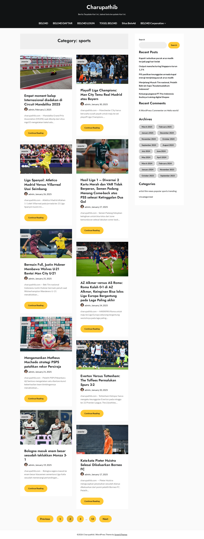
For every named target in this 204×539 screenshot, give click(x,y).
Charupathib (102, 7)
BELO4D (43, 23)
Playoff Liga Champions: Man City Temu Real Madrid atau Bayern (101, 94)
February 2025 (165, 127)
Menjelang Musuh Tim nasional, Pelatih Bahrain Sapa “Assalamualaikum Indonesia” (158, 85)
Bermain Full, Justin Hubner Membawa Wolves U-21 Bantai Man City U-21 (44, 269)
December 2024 (167, 133)
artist (141, 191)
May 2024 (146, 157)
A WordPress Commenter (151, 110)
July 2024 (146, 151)
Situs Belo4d (129, 23)
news (150, 191)
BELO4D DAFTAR (62, 23)
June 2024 (161, 151)
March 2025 (147, 127)
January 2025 (147, 133)
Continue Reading (35, 133)
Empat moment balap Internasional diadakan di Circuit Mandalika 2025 (43, 100)
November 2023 (167, 169)
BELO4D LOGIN (86, 23)
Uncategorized (146, 196)
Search (142, 39)
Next (105, 518)
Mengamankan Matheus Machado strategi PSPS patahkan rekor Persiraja (42, 362)
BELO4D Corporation (152, 23)
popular (157, 191)
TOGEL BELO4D (108, 23)
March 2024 (147, 163)
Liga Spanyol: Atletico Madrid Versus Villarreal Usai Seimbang (42, 184)
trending (172, 191)
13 (92, 518)
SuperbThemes (120, 534)
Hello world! (173, 110)
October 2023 (148, 175)
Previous (45, 518)
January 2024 (147, 169)
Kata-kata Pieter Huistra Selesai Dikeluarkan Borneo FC (101, 465)
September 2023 (167, 175)
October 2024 (168, 139)
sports (165, 191)
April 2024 (161, 157)
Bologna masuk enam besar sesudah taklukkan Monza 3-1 (45, 455)
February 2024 (165, 163)
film (146, 191)
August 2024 (168, 145)
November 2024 (149, 139)
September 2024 (149, 145)
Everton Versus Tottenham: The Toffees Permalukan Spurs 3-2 (100, 380)
